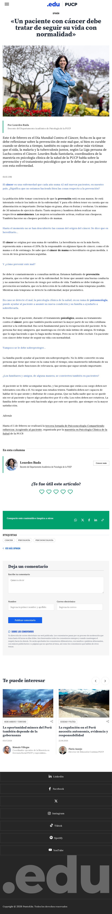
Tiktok (58, 825)
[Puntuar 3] (56, 492)
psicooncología (44, 540)
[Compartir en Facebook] (89, 520)
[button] (105, 681)
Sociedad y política (68, 721)
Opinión (56, 13)
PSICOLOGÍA (24, 540)
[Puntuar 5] (70, 492)
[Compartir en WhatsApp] (75, 520)
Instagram (58, 813)
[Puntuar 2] (49, 492)
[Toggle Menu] (7, 4)
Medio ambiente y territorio (15, 721)
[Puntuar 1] (42, 492)
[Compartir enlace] (51, 721)
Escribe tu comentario (19, 574)
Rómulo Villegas (21, 747)
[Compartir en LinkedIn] (95, 520)
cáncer (9, 540)
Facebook (58, 788)
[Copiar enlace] (102, 520)
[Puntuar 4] (63, 492)
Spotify (58, 838)
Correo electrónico (66, 601)
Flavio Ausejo (75, 748)
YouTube (58, 850)
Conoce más (101, 463)
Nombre (12, 601)
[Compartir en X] (82, 520)
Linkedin (58, 776)
